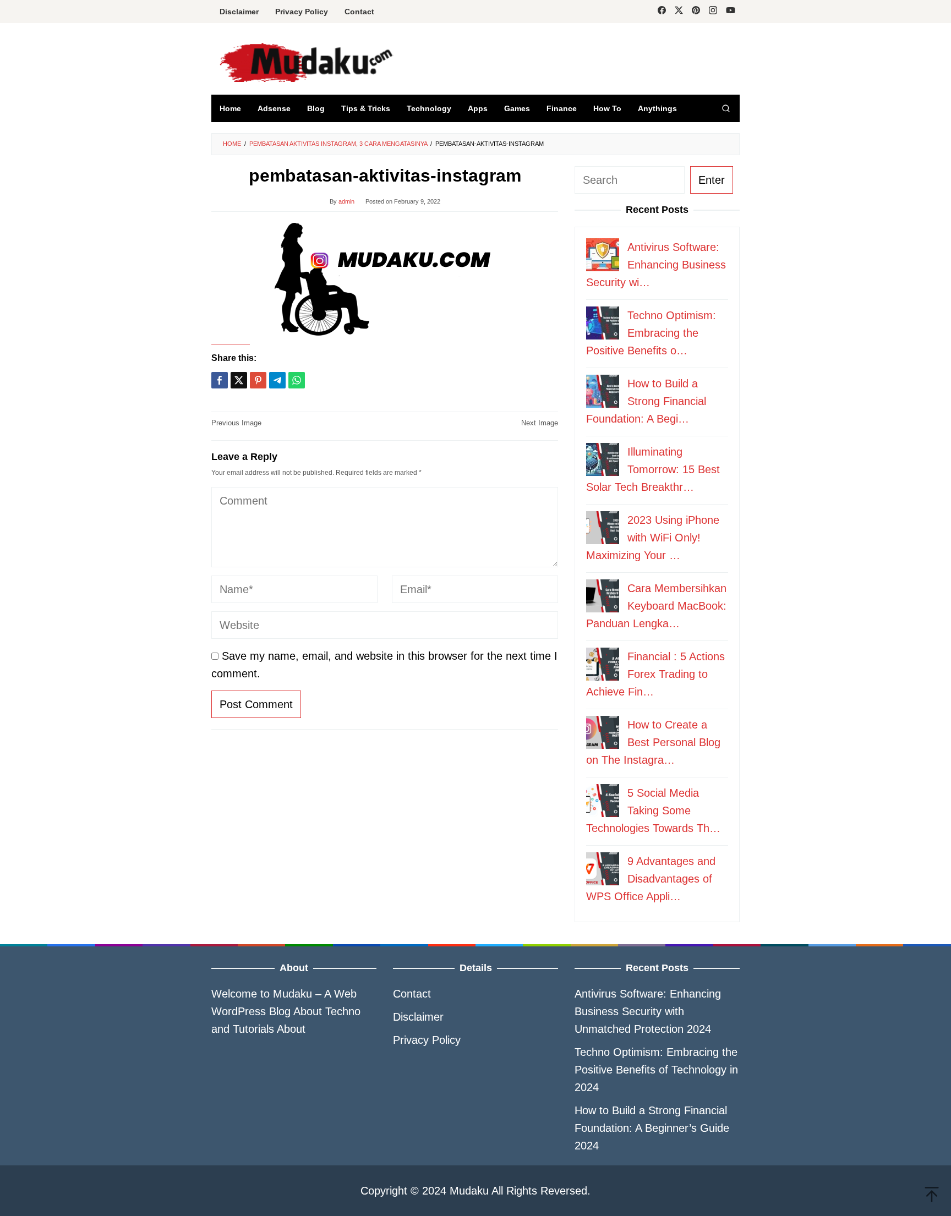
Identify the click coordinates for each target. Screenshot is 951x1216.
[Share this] (219, 380)
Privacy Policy (427, 1040)
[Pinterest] (695, 11)
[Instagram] (713, 11)
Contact (412, 994)
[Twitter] (678, 11)
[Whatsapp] (296, 380)
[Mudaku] (369, 62)
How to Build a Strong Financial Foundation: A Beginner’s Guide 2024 (652, 1128)
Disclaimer (418, 1017)
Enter (711, 180)
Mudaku (292, 994)
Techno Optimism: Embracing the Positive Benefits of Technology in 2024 (656, 1069)
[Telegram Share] (277, 380)
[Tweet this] (239, 380)
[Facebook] (661, 11)
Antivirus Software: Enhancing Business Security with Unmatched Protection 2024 (648, 1011)
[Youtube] (731, 11)
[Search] (726, 108)
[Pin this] (258, 380)
